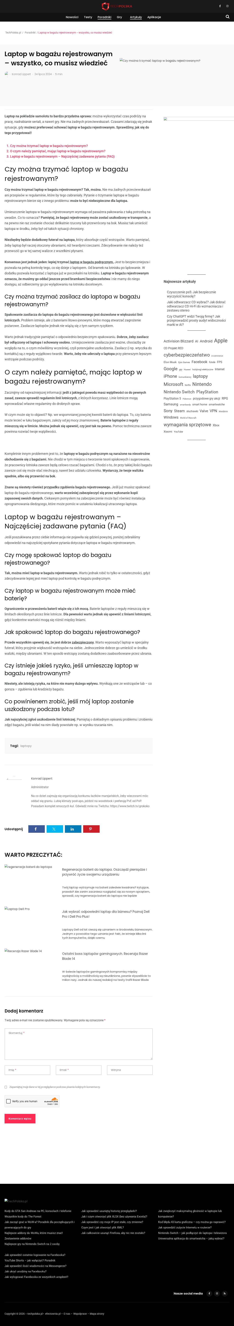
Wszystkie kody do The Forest (23, 1216)
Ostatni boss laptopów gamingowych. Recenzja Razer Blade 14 (105, 956)
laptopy (26, 746)
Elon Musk (170, 362)
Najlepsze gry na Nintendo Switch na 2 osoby (32, 1244)
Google (171, 368)
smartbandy (185, 404)
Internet (219, 369)
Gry (119, 17)
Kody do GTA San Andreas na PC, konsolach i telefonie (38, 1211)
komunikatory (185, 377)
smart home (199, 404)
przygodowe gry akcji (206, 398)
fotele (212, 362)
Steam (179, 411)
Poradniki (104, 17)
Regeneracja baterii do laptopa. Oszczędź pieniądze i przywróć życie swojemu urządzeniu (104, 872)
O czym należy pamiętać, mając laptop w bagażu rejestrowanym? (57, 151)
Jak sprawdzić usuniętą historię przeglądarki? (109, 1211)
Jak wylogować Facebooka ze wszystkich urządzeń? (36, 1277)
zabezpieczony (83, 642)
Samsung (171, 404)
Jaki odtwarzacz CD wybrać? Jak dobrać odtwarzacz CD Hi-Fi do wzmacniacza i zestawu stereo (196, 306)
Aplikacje (154, 17)
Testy (88, 17)
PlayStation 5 (172, 398)
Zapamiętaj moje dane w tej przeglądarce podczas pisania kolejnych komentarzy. (55, 1087)
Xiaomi (168, 431)
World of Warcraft (188, 418)
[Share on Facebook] (36, 829)
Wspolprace (80, 1313)
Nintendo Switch (179, 391)
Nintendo (202, 384)
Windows (171, 417)
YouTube (178, 431)
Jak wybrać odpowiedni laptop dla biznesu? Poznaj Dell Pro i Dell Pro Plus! (106, 914)
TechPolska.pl (13, 32)
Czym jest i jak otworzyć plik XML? (102, 1227)
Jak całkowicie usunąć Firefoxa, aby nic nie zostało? (113, 1233)
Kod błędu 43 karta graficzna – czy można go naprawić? (192, 1222)
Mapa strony (97, 1313)
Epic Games (184, 362)
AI (196, 341)
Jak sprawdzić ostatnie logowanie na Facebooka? (35, 1255)
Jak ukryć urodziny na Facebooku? (25, 1271)
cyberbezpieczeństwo (187, 354)
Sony (168, 410)
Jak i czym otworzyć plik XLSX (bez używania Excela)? (114, 1216)
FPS (219, 362)
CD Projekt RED (173, 348)
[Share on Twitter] (55, 829)
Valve (204, 411)
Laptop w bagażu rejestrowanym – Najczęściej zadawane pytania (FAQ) (62, 156)
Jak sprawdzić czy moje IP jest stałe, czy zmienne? (112, 1222)
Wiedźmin (223, 411)
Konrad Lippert (41, 778)
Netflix (188, 385)
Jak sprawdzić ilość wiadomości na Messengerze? (35, 1266)
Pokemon (187, 399)
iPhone (170, 376)
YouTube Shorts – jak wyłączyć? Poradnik (30, 1260)
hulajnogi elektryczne (202, 369)
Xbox (216, 425)
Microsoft (173, 384)
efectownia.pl (53, 1313)
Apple (220, 340)
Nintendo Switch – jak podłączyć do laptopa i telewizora (192, 1233)
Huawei (187, 369)
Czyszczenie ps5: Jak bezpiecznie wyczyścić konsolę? (191, 294)
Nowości (72, 17)
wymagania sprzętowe (187, 424)
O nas (67, 1313)
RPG (225, 398)
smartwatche (217, 404)
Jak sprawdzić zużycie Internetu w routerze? (185, 1227)
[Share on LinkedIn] (73, 829)
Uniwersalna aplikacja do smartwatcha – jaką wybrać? (191, 1238)
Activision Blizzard (178, 341)
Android (206, 341)
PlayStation (207, 391)
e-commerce (217, 356)
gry (180, 369)
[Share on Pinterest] (91, 829)
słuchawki (192, 411)
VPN (213, 411)
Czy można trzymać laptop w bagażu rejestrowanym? (49, 146)
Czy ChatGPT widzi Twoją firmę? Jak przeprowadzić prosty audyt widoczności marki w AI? (196, 320)
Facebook (199, 362)
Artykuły (136, 17)
